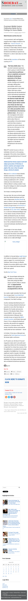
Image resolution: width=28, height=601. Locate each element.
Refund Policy (17, 592)
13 (18, 568)
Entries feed (4, 585)
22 (6, 571)
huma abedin (11, 402)
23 (8, 571)
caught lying (22, 256)
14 (3, 570)
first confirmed (13, 174)
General (23, 32)
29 (6, 573)
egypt (6, 402)
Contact (11, 592)
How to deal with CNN (22, 413)
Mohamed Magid (14, 404)
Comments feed (5, 586)
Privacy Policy (5, 592)
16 (8, 570)
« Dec (3, 576)
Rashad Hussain (15, 405)
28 (3, 573)
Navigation (13, 13)
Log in (3, 583)
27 (18, 571)
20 (18, 570)
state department (13, 407)
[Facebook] (12, 397)
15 (6, 570)
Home (10, 18)
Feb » (6, 576)
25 (13, 571)
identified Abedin (19, 199)
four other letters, (16, 209)
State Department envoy (17, 335)
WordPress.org (5, 587)
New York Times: (12, 272)
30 (8, 573)
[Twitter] (9, 397)
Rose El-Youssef (15, 43)
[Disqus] (15, 432)
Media (16, 402)
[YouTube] (14, 397)
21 (3, 571)
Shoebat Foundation (9, 32)
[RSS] (6, 397)
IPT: (11, 61)
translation (15, 59)
